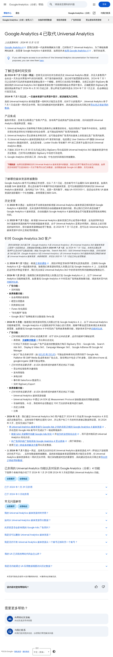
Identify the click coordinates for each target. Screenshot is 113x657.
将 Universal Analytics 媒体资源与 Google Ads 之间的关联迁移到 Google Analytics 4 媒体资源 (55, 427)
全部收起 (23, 479)
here (42, 60)
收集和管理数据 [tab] (45, 20)
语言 (37, 648)
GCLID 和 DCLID (46, 354)
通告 (17, 13)
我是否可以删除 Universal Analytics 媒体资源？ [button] (28, 534)
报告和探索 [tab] (61, 20)
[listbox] (42, 651)
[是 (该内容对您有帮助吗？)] (96, 587)
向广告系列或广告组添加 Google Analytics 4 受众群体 (38, 441)
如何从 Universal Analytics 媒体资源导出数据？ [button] (28, 520)
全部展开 (11, 479)
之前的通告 (40, 263)
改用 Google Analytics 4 (77, 50)
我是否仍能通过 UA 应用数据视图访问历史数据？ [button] (29, 566)
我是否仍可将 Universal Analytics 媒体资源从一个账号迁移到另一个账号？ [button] (41, 542)
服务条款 (26, 651)
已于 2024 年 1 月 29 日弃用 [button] (18, 487)
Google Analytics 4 (14, 47)
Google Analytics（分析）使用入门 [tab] (17, 20)
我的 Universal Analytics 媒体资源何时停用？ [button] (27, 513)
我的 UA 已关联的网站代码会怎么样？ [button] (23, 554)
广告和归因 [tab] (76, 20)
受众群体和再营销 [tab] (93, 20)
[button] (5, 4)
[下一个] (107, 20)
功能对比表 (12, 282)
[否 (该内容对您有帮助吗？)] (103, 587)
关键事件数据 (29, 340)
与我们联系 (105, 13)
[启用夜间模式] (54, 651)
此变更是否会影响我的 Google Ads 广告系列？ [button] (28, 527)
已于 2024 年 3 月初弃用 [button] (17, 494)
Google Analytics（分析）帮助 (26, 4)
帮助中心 (7, 13)
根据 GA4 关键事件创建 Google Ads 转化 (31, 434)
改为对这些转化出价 (67, 434)
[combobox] (71, 4)
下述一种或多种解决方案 (26, 445)
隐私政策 (17, 651)
